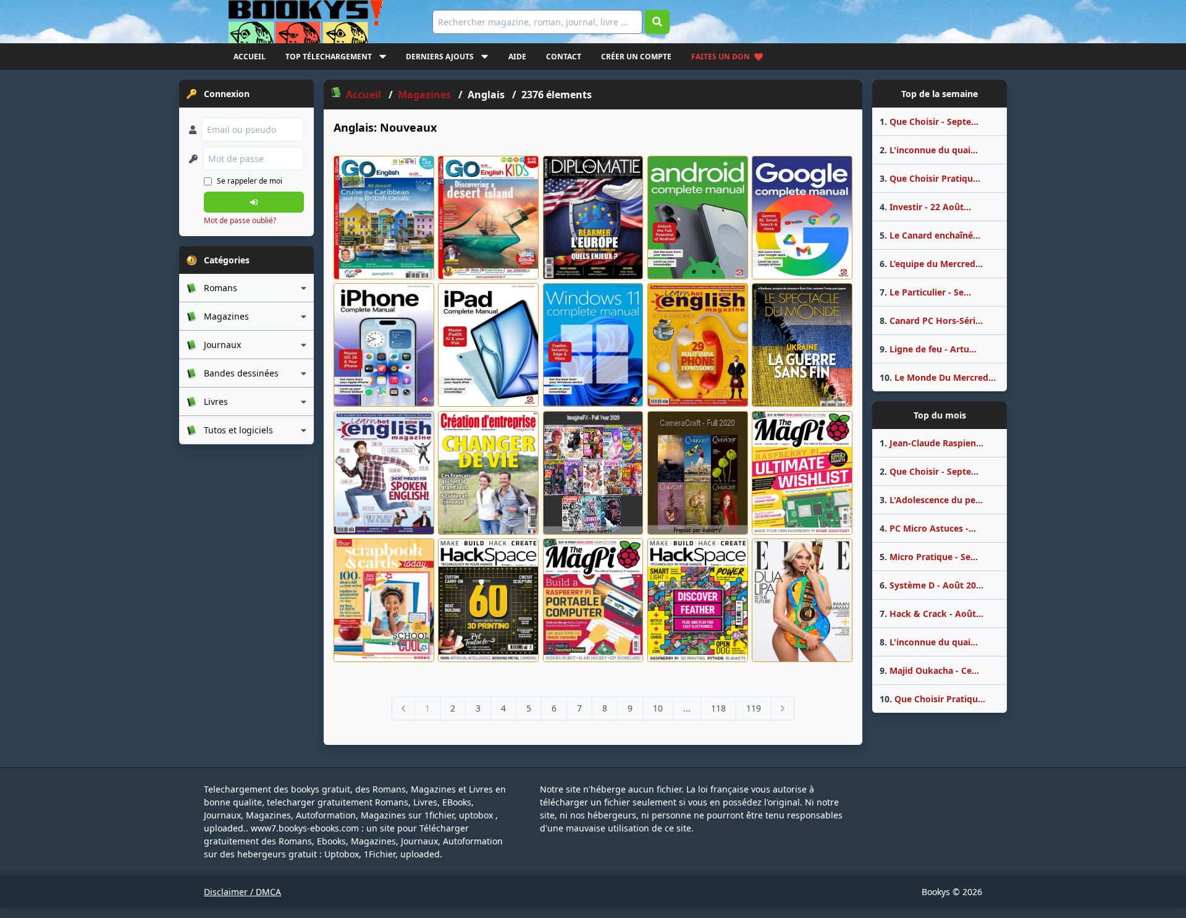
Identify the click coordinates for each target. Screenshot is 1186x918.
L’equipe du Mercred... (931, 264)
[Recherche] (657, 22)
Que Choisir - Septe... (929, 121)
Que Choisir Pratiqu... (930, 178)
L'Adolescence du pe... (931, 500)
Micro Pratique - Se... (929, 557)
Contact (563, 56)
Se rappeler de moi (249, 181)
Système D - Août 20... (931, 585)
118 (718, 708)
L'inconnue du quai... (929, 150)
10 (658, 708)
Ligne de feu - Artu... (928, 349)
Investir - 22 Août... (925, 207)
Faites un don (720, 56)
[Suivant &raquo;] (782, 708)
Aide (517, 56)
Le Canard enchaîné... (930, 235)
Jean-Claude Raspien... (931, 443)
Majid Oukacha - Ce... (929, 670)
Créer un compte (636, 56)
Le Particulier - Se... (925, 292)
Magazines (425, 94)
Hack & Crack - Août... (931, 613)
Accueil (249, 56)
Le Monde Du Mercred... (938, 377)
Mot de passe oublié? (240, 220)
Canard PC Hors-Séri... (931, 320)
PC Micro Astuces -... (928, 528)
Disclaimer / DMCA (242, 892)
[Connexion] (254, 202)
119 (753, 708)
